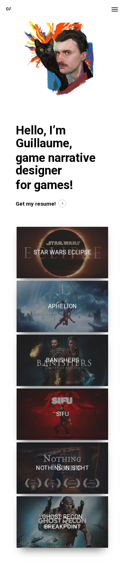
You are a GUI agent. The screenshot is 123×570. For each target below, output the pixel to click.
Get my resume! (36, 203)
